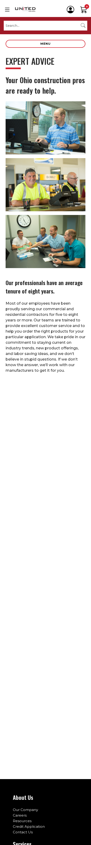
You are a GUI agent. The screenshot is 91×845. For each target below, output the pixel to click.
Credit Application (29, 826)
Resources (22, 821)
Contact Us (23, 832)
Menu (45, 43)
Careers (20, 815)
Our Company (25, 810)
